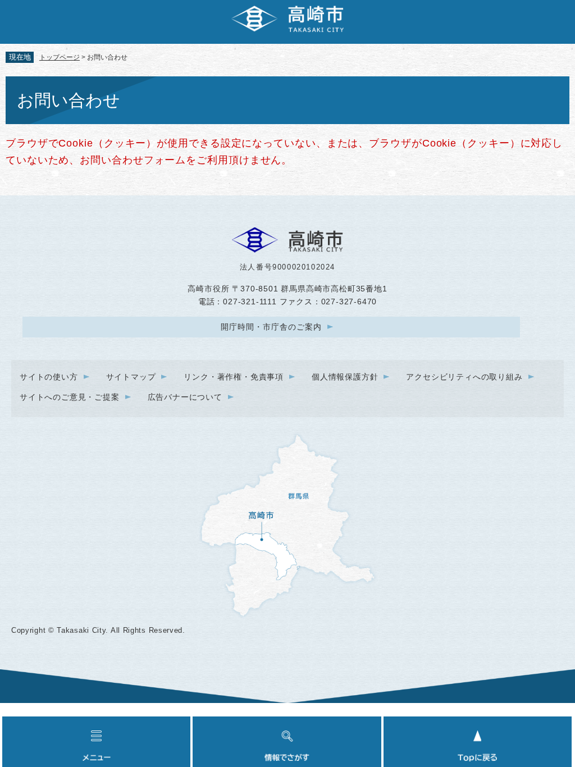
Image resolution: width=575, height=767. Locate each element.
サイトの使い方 (49, 376)
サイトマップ (131, 376)
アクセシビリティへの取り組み (464, 376)
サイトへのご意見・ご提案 (70, 396)
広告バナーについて (185, 396)
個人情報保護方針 (345, 376)
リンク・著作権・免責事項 (234, 376)
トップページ (59, 57)
